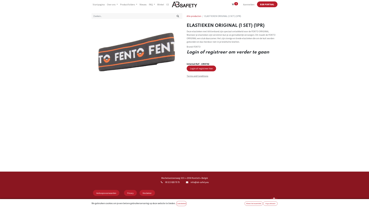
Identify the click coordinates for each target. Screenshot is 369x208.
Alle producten (194, 16)
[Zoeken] (178, 16)
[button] (274, 198)
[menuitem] (99, 4)
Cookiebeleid (181, 203)
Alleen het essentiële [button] (253, 203)
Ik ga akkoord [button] (270, 203)
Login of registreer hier (201, 68)
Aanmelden (248, 4)
